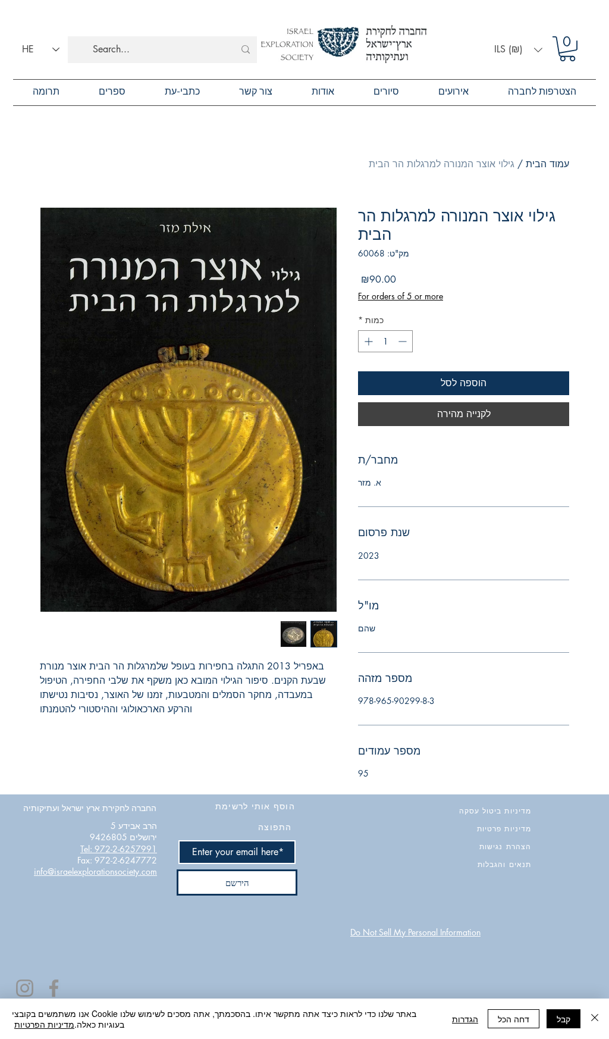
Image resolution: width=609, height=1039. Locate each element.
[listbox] (518, 49)
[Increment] (367, 341)
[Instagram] (24, 988)
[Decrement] (403, 341)
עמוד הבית (547, 164)
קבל (563, 1019)
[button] (518, 49)
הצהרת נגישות (505, 846)
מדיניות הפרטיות (44, 1024)
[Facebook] (53, 988)
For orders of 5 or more (400, 296)
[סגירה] (595, 1018)
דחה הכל (513, 1019)
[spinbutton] (385, 341)
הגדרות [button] (465, 1019)
